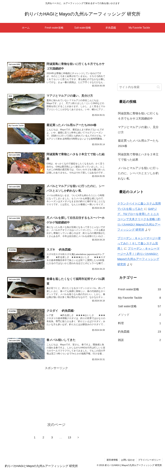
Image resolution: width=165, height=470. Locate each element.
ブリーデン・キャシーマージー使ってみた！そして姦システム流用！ (139, 243)
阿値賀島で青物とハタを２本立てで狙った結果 (138, 157)
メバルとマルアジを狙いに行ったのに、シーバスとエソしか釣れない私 (138, 173)
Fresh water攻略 (139, 289)
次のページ (56, 425)
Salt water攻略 (139, 306)
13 (69, 437)
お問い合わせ (128, 460)
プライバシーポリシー (149, 460)
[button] (158, 87)
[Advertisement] (56, 48)
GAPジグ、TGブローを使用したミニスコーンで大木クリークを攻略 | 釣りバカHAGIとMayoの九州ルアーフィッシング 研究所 (138, 219)
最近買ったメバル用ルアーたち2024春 (138, 143)
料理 (139, 323)
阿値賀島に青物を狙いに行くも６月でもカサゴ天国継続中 (138, 116)
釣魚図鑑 (139, 331)
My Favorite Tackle (139, 297)
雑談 (139, 340)
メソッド (139, 314)
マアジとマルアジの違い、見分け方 (138, 129)
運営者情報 (112, 460)
